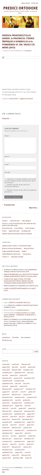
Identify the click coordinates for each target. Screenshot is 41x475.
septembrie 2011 (19, 441)
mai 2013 (21, 425)
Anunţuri (4, 221)
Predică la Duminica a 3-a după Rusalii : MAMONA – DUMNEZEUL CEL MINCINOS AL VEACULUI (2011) (20, 315)
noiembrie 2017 (19, 389)
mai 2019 (5, 375)
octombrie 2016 (32, 397)
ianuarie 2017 (27, 394)
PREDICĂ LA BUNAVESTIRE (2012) (19, 302)
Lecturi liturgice (30, 228)
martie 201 (28, 458)
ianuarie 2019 (18, 378)
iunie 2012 (5, 436)
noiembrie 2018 (7, 381)
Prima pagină (25, 3)
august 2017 (6, 392)
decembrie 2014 (29, 411)
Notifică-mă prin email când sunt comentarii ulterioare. (17, 185)
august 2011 (31, 441)
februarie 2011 (16, 447)
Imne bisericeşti (7, 228)
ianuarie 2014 (16, 419)
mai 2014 (21, 416)
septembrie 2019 (19, 372)
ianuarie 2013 (27, 427)
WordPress (18, 467)
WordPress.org (7, 340)
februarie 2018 (6, 389)
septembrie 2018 (7, 383)
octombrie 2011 (7, 441)
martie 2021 (15, 364)
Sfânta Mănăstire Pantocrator (11, 254)
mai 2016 (18, 400)
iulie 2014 (5, 416)
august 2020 (6, 367)
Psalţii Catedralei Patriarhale (11, 251)
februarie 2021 (26, 364)
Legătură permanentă (26, 98)
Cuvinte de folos (13, 98)
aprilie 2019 (13, 375)
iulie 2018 (18, 383)
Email (7, 164)
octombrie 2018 (19, 381)
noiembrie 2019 (28, 370)
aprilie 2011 (30, 444)
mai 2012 (13, 436)
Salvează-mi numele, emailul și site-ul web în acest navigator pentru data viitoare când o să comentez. (20, 180)
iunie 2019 (30, 372)
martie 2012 (32, 436)
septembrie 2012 (7, 433)
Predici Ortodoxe (20, 8)
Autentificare (6, 337)
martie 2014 (6, 419)
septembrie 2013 (19, 422)
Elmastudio (5, 469)
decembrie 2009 (18, 458)
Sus (3, 472)
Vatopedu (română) (17, 257)
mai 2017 (23, 392)
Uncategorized (26, 231)
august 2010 (19, 452)
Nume (7, 156)
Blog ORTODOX (29, 248)
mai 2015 (13, 408)
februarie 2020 (16, 370)
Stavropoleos (27, 254)
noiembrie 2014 (7, 414)
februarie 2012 (6, 439)
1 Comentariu (27, 51)
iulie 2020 (15, 367)
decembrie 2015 (17, 403)
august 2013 (31, 422)
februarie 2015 (6, 411)
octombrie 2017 (31, 389)
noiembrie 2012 (19, 430)
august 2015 (19, 405)
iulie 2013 (5, 425)
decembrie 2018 (29, 378)
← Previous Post (8, 205)
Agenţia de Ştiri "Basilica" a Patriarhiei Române (16, 246)
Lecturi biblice (18, 228)
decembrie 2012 (7, 430)
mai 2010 (27, 452)
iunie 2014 (13, 416)
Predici (4, 231)
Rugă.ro (24, 251)
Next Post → (34, 208)
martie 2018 (23, 386)
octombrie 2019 (7, 372)
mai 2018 (5, 386)
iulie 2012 (28, 433)
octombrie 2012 (32, 430)
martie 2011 (6, 447)
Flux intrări (15, 337)
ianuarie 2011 (27, 447)
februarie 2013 (16, 427)
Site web (7, 172)
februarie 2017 (16, 394)
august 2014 (31, 414)
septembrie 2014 (19, 414)
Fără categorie (26, 221)
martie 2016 (6, 403)
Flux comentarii (25, 337)
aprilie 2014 (30, 416)
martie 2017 (6, 394)
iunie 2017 (15, 392)
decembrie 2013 (27, 419)
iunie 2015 (5, 408)
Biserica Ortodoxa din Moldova (12, 248)
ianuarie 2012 (18, 439)
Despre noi (34, 3)
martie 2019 (23, 375)
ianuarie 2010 (6, 458)
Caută (4, 349)
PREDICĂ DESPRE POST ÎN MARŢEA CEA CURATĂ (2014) (21, 286)
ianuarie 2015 (18, 411)
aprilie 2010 (6, 455)
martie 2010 (15, 455)
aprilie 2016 (26, 400)
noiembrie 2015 (29, 403)
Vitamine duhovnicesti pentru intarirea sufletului (17, 234)
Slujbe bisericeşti (14, 231)
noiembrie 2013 (7, 422)
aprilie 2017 (32, 392)
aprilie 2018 (13, 386)
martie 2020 (6, 370)
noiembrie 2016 (19, 397)
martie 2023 (6, 364)
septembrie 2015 (7, 405)
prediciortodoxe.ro (23, 310)
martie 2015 (32, 408)
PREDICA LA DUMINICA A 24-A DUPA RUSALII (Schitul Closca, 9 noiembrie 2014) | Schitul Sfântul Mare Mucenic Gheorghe (20, 321)
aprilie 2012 (22, 436)
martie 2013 (6, 427)
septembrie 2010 (7, 452)
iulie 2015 (28, 405)
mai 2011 (21, 444)
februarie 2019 (6, 378)
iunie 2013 (13, 425)
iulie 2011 (5, 444)
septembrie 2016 (7, 400)
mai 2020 (23, 367)
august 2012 (19, 433)
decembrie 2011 (29, 439)
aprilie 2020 (31, 367)
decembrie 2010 (7, 450)
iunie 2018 (26, 383)
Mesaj (7, 136)
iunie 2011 (13, 444)
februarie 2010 (26, 455)
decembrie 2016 (7, 397)
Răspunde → (6, 118)
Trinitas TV (5, 257)
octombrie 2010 (19, 450)
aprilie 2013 (30, 425)
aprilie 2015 (22, 408)
